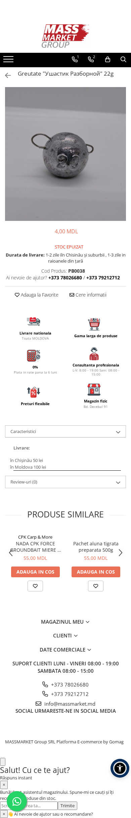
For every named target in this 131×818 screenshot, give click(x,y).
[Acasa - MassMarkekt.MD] (65, 36)
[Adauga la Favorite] (35, 586)
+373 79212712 (69, 694)
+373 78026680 (69, 684)
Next (120, 161)
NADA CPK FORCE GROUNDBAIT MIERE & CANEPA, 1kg (35, 546)
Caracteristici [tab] (23, 431)
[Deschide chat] (2, 762)
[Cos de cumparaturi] (107, 59)
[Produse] (9, 61)
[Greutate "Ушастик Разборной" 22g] (65, 154)
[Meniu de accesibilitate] (120, 768)
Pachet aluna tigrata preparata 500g (96, 546)
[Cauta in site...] (123, 59)
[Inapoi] (5, 75)
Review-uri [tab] (23, 482)
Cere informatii (90, 294)
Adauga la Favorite (38, 294)
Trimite (67, 806)
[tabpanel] (65, 154)
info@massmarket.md (69, 703)
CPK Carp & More (35, 537)
